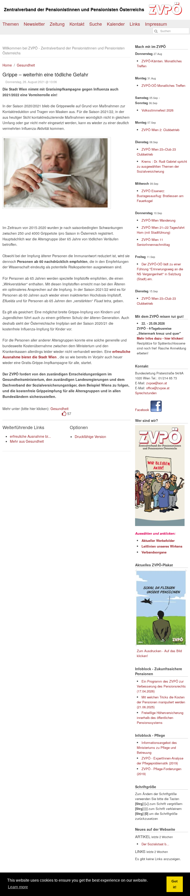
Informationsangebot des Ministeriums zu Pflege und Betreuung (157, 747)
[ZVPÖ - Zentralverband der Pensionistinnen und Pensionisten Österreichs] (166, 13)
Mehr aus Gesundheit (27, 441)
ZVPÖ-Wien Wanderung (158, 220)
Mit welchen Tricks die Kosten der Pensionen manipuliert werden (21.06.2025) (161, 702)
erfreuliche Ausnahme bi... (30, 436)
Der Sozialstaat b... (155, 844)
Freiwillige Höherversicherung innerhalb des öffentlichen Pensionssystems (160, 717)
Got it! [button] (174, 884)
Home (7, 65)
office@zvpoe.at (157, 388)
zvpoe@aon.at (156, 383)
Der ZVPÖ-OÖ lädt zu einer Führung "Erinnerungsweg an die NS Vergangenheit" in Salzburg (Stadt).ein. (160, 271)
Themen (10, 24)
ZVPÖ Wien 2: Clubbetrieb (160, 129)
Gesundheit (26, 65)
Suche (95, 24)
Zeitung (57, 24)
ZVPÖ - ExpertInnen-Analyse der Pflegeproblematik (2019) (160, 760)
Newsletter (34, 24)
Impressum (156, 24)
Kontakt (77, 24)
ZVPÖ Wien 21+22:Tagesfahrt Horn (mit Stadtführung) (161, 230)
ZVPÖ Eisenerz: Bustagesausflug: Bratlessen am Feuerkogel (160, 195)
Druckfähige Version (90, 436)
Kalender (116, 24)
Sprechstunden (146, 393)
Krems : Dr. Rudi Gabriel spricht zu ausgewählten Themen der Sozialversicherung (162, 166)
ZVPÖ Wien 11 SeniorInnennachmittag (153, 242)
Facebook (142, 409)
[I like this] (64, 413)
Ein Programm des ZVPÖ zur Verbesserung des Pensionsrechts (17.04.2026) (161, 686)
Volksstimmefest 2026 (157, 110)
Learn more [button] (18, 887)
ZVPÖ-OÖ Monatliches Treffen (163, 85)
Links (135, 24)
